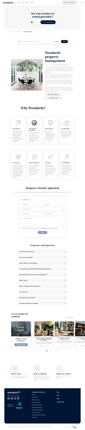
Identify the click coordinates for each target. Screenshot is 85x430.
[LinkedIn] (18, 398)
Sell (23, 2)
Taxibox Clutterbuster (37, 407)
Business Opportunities (37, 410)
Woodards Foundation (37, 405)
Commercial (60, 402)
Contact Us (34, 417)
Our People (34, 397)
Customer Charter (36, 412)
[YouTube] (15, 398)
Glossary (33, 426)
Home (12, 31)
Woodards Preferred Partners (39, 415)
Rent (27, 2)
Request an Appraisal (69, 2)
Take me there (21, 344)
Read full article (44, 345)
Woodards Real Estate (38, 392)
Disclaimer (27, 426)
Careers (31, 2)
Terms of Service (52, 228)
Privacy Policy (44, 228)
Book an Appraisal (40, 374)
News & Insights (35, 402)
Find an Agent (16, 374)
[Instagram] (12, 398)
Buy (19, 2)
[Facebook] (8, 398)
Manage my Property (63, 374)
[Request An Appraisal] (59, 94)
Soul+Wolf (50, 426)
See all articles (70, 317)
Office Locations (36, 400)
